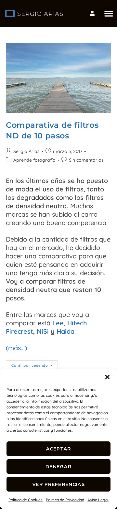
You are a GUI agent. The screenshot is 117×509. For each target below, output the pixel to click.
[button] (107, 377)
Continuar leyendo (34, 364)
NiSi (43, 331)
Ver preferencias (58, 484)
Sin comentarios (86, 160)
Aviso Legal (98, 499)
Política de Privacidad (65, 499)
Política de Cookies (25, 499)
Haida (65, 331)
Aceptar (58, 448)
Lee (58, 323)
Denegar (59, 466)
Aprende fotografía (34, 160)
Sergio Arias (26, 151)
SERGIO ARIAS (40, 13)
